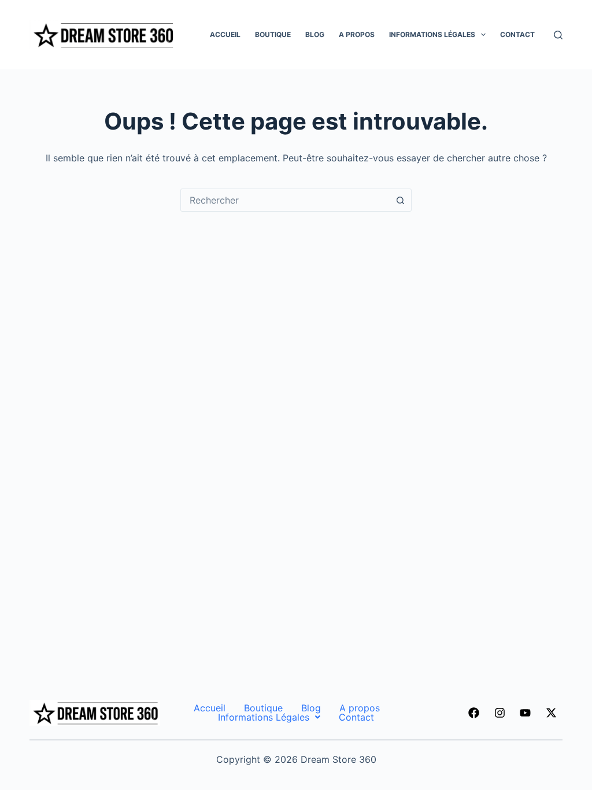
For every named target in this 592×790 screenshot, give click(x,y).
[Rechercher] (558, 35)
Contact (517, 34)
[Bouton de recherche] (400, 200)
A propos (357, 34)
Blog (314, 34)
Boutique (273, 34)
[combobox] (285, 200)
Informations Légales (432, 34)
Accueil (225, 34)
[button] (269, 717)
